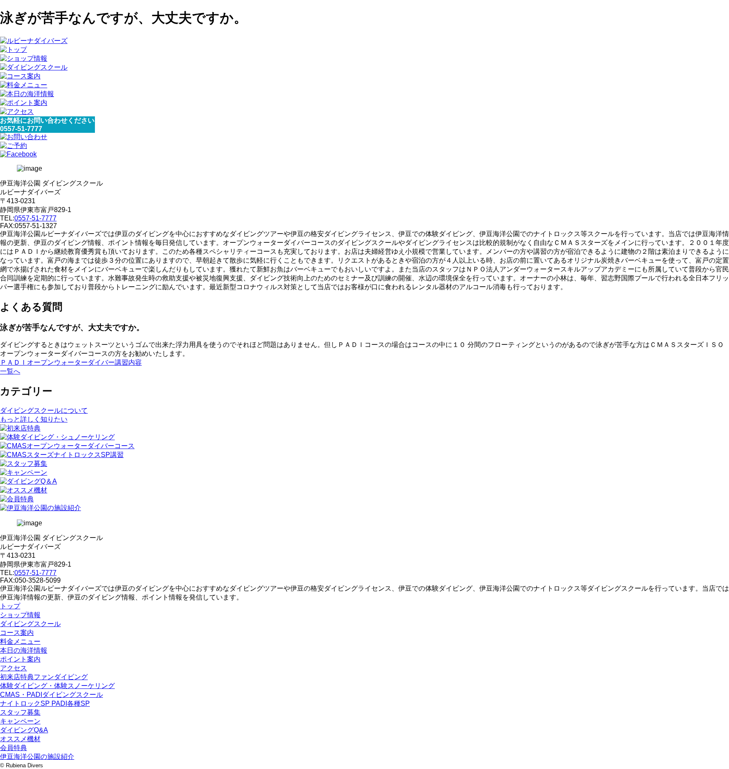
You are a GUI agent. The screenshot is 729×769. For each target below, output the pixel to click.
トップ (10, 606)
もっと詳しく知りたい (34, 419)
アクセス (13, 668)
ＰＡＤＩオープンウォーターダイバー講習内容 (71, 362)
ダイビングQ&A (24, 730)
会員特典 (13, 747)
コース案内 (17, 632)
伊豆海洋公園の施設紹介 (37, 756)
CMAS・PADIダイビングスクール (51, 694)
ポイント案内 (20, 659)
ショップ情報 (20, 614)
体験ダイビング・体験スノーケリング (57, 685)
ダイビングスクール (30, 623)
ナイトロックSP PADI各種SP (45, 703)
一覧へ (10, 371)
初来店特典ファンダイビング (44, 676)
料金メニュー (20, 641)
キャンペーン (20, 721)
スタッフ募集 (20, 712)
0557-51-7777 (35, 218)
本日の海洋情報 (23, 650)
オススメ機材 (20, 738)
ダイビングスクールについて (44, 410)
